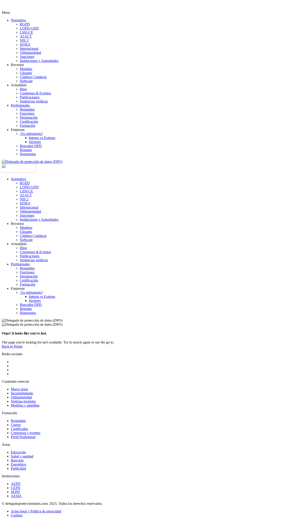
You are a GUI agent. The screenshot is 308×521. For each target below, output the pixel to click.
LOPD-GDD (29, 28)
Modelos (26, 69)
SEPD (15, 492)
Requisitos (27, 109)
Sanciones (27, 57)
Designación (29, 117)
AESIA (16, 496)
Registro (26, 150)
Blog (23, 89)
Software (26, 81)
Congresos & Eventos (35, 93)
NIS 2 (24, 40)
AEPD (16, 484)
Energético (18, 464)
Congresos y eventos (25, 433)
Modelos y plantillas (25, 405)
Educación (18, 452)
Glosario (26, 73)
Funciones (27, 113)
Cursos (16, 425)
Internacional (29, 48)
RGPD (25, 24)
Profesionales (20, 105)
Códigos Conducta (33, 77)
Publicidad (18, 468)
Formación (27, 125)
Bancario (17, 460)
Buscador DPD (31, 146)
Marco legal (19, 389)
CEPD (15, 488)
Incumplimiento (22, 393)
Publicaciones (29, 97)
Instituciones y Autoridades (39, 61)
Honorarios (28, 154)
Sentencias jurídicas (34, 101)
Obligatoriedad (30, 53)
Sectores (35, 142)
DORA (25, 44)
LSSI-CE (26, 32)
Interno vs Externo (42, 138)
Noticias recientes (23, 401)
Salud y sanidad (22, 456)
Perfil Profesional (23, 437)
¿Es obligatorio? (31, 134)
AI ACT (26, 36)
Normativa (18, 20)
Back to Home (12, 346)
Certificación (29, 121)
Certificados (19, 429)
